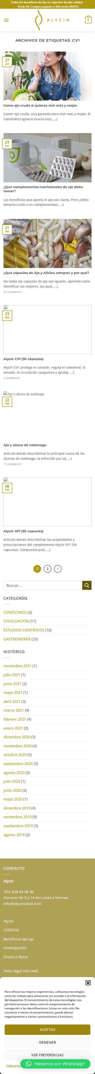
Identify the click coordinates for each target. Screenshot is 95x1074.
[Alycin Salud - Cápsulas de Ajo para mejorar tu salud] (47, 20)
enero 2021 (13, 728)
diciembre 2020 (16, 736)
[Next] (58, 569)
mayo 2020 (12, 799)
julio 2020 (11, 781)
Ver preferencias (47, 1055)
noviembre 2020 (17, 745)
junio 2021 (12, 683)
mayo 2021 (12, 692)
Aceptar (47, 1029)
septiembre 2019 (18, 825)
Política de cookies (18, 1066)
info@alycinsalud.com (22, 903)
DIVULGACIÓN (16, 621)
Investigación (15, 947)
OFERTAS (11, 930)
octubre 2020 (15, 754)
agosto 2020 (14, 772)
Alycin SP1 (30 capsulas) (23, 531)
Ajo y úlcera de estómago (24, 445)
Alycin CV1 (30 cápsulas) (23, 359)
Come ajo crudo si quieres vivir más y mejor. (40, 105)
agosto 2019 (14, 834)
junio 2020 (12, 790)
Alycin (8, 921)
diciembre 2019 (16, 808)
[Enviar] (87, 585)
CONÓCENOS (15, 612)
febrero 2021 (14, 719)
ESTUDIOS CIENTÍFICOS (23, 630)
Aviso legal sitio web (20, 970)
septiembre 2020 (18, 763)
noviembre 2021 (17, 665)
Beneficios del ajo (18, 939)
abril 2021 (12, 701)
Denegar (47, 1042)
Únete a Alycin (15, 956)
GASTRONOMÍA (17, 639)
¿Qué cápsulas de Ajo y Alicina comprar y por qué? (46, 273)
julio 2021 (11, 674)
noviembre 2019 (17, 816)
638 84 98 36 (22, 891)
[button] (88, 983)
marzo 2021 (13, 710)
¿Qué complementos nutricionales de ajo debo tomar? (43, 189)
